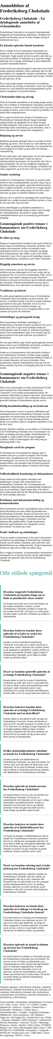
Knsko (14, 1025)
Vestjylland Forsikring (39, 1012)
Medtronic (17, 1010)
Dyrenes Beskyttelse (9, 1022)
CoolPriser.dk (44, 1020)
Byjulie (22, 1025)
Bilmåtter (16, 1020)
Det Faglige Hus (18, 1017)
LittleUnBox (36, 1033)
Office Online (34, 1025)
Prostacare (4, 1025)
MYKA (18, 1035)
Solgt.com (4, 1017)
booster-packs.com (20, 1033)
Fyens (15, 1004)
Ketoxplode (31, 1030)
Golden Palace (38, 1007)
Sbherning (43, 1022)
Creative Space (30, 1010)
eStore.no (17, 1007)
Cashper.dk (44, 1030)
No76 (22, 1004)
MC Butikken (37, 1015)
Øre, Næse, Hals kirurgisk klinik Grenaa (27, 1027)
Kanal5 (34, 1022)
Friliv (8, 1004)
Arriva (27, 1035)
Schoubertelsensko (8, 1012)
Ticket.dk (24, 1022)
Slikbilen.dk (5, 1015)
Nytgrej (26, 1007)
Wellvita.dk (5, 1033)
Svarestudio (5, 1010)
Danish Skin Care (36, 1017)
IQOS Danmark (29, 1020)
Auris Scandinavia (21, 1015)
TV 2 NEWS (33, 1004)
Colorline (23, 1012)
